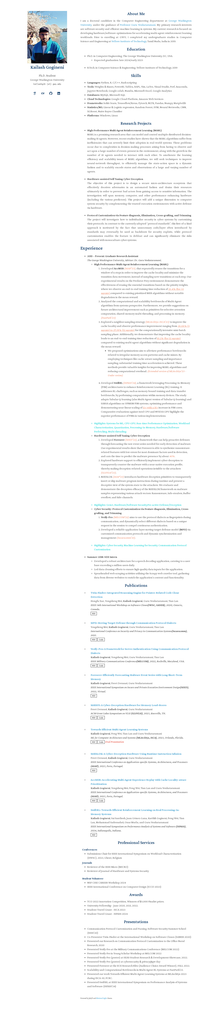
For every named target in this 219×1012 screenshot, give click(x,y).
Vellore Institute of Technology (129, 41)
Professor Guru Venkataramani (138, 24)
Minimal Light (101, 998)
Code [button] (101, 639)
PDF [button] (93, 613)
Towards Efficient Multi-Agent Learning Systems (119, 729)
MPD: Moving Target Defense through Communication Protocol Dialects (133, 622)
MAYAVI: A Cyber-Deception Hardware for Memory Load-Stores (128, 705)
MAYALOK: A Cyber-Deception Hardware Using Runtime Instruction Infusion (136, 753)
